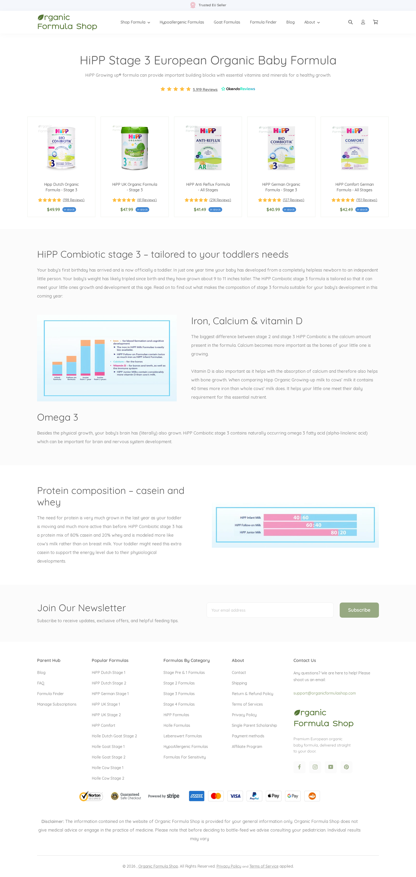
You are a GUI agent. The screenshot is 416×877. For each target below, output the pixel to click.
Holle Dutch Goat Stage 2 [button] (114, 736)
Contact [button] (239, 672)
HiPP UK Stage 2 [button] (106, 714)
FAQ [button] (41, 683)
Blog (290, 22)
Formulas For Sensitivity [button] (184, 757)
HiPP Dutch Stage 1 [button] (108, 672)
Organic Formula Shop (158, 866)
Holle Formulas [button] (176, 725)
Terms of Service (264, 866)
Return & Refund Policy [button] (252, 693)
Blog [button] (41, 672)
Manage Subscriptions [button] (57, 704)
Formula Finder (263, 22)
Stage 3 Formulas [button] (179, 693)
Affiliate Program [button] (247, 746)
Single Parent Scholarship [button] (254, 725)
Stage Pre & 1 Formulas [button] (184, 672)
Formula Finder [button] (50, 693)
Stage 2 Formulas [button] (179, 683)
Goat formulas (227, 22)
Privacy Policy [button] (244, 714)
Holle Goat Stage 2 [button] (108, 757)
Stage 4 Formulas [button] (179, 704)
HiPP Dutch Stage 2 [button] (109, 683)
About (310, 22)
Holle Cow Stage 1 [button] (108, 767)
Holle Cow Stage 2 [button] (108, 778)
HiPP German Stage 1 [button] (110, 693)
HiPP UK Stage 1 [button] (106, 704)
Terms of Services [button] (247, 704)
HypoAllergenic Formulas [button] (185, 746)
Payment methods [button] (248, 736)
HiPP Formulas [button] (176, 714)
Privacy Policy (228, 866)
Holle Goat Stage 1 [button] (108, 746)
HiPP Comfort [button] (103, 725)
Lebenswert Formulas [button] (182, 736)
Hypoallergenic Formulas (182, 22)
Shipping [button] (239, 683)
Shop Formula (133, 22)
